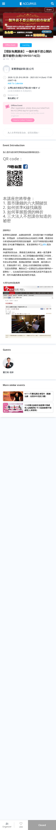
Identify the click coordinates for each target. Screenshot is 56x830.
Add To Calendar (15, 83)
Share (49, 9)
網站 (45, 244)
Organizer (6, 826)
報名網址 (12, 98)
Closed (42, 825)
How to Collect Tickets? (22, 120)
